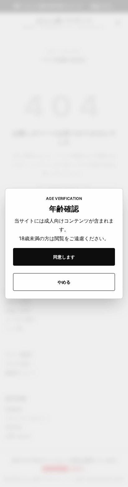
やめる (64, 282)
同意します (64, 256)
